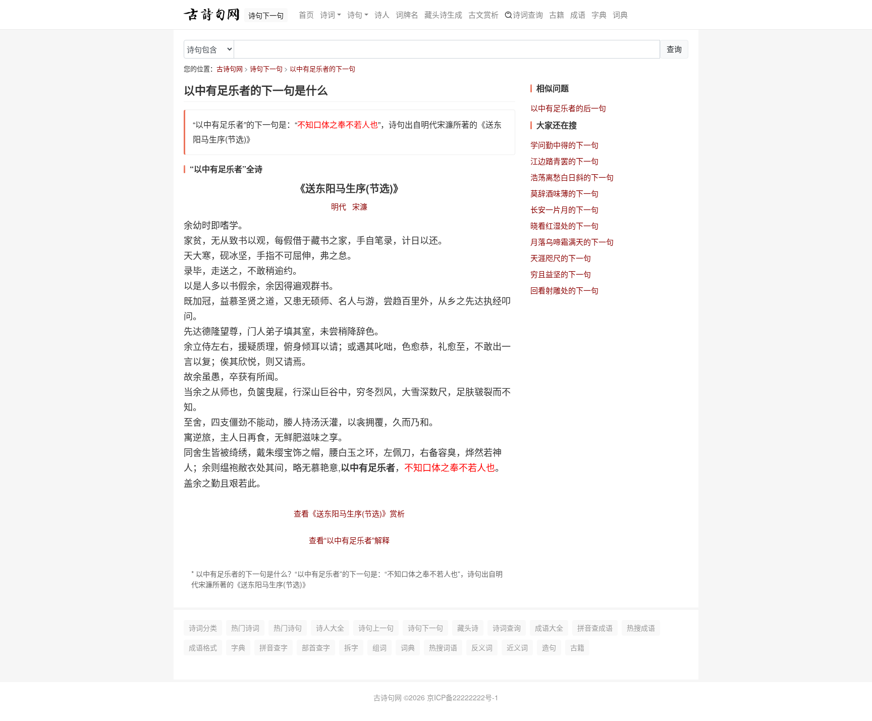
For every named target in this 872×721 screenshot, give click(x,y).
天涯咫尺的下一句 (560, 257)
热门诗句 (288, 628)
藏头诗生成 (443, 14)
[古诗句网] (211, 15)
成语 (577, 14)
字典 (599, 14)
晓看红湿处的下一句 (564, 225)
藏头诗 (467, 628)
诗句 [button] (354, 14)
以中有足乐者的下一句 (322, 68)
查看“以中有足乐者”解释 (349, 540)
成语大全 (549, 628)
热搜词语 (443, 647)
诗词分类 (203, 628)
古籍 (556, 14)
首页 (306, 14)
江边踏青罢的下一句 (564, 161)
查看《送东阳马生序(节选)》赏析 (349, 513)
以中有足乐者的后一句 (568, 107)
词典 (620, 14)
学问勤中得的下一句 (564, 144)
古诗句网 (229, 68)
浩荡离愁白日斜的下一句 (572, 177)
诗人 (382, 14)
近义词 (517, 647)
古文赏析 (483, 14)
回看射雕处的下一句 (564, 290)
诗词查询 (528, 14)
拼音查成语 (595, 628)
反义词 (482, 647)
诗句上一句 (376, 628)
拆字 (351, 647)
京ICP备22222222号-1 (463, 697)
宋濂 (359, 206)
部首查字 (316, 647)
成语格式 (203, 647)
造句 (549, 647)
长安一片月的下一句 (564, 209)
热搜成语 (641, 628)
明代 (338, 206)
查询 (674, 48)
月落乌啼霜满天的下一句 (572, 241)
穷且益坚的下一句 (560, 274)
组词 (379, 647)
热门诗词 (245, 628)
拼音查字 (273, 647)
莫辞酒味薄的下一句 (564, 193)
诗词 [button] (327, 14)
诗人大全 (330, 628)
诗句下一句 (266, 68)
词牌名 (407, 14)
